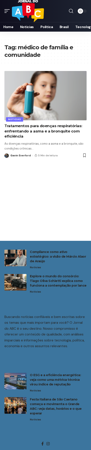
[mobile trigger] (8, 11)
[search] (71, 11)
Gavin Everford (20, 155)
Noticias (14, 119)
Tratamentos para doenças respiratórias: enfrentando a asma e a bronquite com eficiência (43, 131)
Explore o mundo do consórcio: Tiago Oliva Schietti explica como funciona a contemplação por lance (58, 280)
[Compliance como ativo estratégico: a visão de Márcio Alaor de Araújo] (15, 258)
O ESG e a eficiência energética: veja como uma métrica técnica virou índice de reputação (55, 379)
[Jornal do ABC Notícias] (28, 11)
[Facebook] (42, 444)
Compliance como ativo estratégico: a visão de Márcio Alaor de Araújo (58, 256)
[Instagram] (48, 444)
